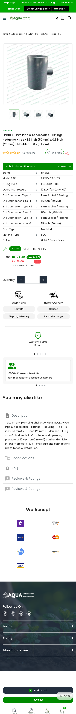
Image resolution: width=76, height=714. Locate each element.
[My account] (31, 710)
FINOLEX (7, 130)
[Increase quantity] (43, 279)
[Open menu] (4, 18)
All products (17, 34)
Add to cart (40, 690)
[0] (61, 711)
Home (5, 34)
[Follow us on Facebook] (5, 614)
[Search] (69, 18)
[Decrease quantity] (21, 279)
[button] (11, 153)
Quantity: (9, 280)
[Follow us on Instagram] (13, 614)
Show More (65, 166)
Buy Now (38, 699)
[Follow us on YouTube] (21, 614)
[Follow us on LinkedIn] (29, 614)
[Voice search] (57, 18)
